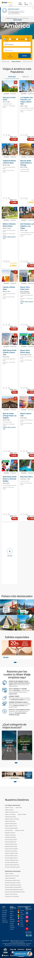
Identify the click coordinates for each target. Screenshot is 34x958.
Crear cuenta (20, 3)
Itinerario (13, 93)
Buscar (24, 55)
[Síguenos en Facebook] (27, 913)
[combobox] (17, 44)
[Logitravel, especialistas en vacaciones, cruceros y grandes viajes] (7, 2)
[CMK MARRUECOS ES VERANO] (17, 775)
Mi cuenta (26, 3)
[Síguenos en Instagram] (27, 917)
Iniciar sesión (29, 12)
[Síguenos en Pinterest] (27, 928)
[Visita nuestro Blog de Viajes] (29, 935)
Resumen (6, 93)
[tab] (12, 77)
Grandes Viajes (5, 61)
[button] (31, 77)
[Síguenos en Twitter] (27, 924)
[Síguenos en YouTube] (27, 920)
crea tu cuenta (17, 20)
